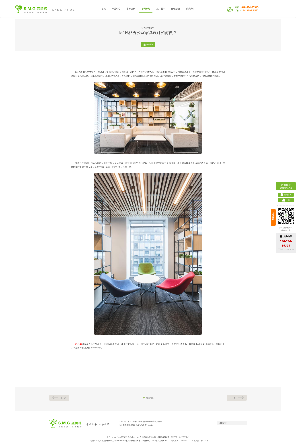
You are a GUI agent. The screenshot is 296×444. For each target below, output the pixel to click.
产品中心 (116, 9)
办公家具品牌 (157, 441)
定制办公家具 (95, 441)
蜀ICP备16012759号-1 (180, 437)
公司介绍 (146, 9)
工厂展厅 (160, 9)
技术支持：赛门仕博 (200, 441)
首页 (103, 9)
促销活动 (175, 9)
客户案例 (131, 9)
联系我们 (190, 9)
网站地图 (174, 441)
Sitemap (184, 441)
